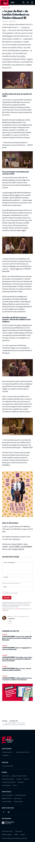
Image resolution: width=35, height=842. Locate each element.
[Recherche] (23, 2)
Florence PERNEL (14, 547)
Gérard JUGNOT (17, 544)
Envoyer (6, 598)
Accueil (5, 721)
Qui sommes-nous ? (7, 831)
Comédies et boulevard (8, 782)
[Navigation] (32, 2)
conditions (18, 609)
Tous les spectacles (7, 766)
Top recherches (18, 802)
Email (5, 587)
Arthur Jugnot (27, 59)
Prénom (6, 577)
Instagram (8, 812)
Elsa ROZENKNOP (26, 547)
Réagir (9, 623)
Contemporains (6, 785)
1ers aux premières (7, 795)
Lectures (18, 779)
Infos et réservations (10, 523)
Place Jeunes (17, 798)
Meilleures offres (7, 798)
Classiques (20, 782)
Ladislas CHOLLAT (18, 549)
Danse (15, 785)
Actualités (6, 8)
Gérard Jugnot (15, 195)
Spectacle (12, 21)
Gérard (16, 59)
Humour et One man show (19, 776)
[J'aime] (9, 621)
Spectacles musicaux (8, 779)
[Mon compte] (28, 2)
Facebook (3, 812)
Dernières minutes (20, 795)
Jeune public (5, 776)
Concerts (26, 779)
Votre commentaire (9, 562)
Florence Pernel (7, 304)
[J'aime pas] (11, 621)
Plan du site (18, 831)
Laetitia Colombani (8, 180)
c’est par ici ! (16, 539)
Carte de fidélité (6, 802)
